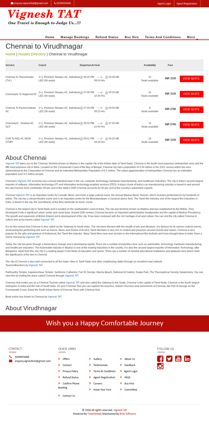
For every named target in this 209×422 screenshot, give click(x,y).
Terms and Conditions (163, 37)
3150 (170, 78)
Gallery (97, 359)
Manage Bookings (75, 37)
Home (49, 37)
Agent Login (164, 3)
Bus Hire (132, 37)
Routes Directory (32, 54)
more (191, 37)
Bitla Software (128, 413)
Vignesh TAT (12, 163)
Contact (67, 365)
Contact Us (68, 395)
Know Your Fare (102, 389)
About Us (129, 359)
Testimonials (100, 365)
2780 (170, 109)
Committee (130, 389)
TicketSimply (94, 413)
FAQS (127, 377)
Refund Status (107, 37)
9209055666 (63, 3)
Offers (66, 359)
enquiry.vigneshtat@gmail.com (30, 3)
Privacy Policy (70, 371)
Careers (97, 383)
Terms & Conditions (104, 371)
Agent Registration (187, 3)
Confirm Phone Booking (68, 385)
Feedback (129, 365)
